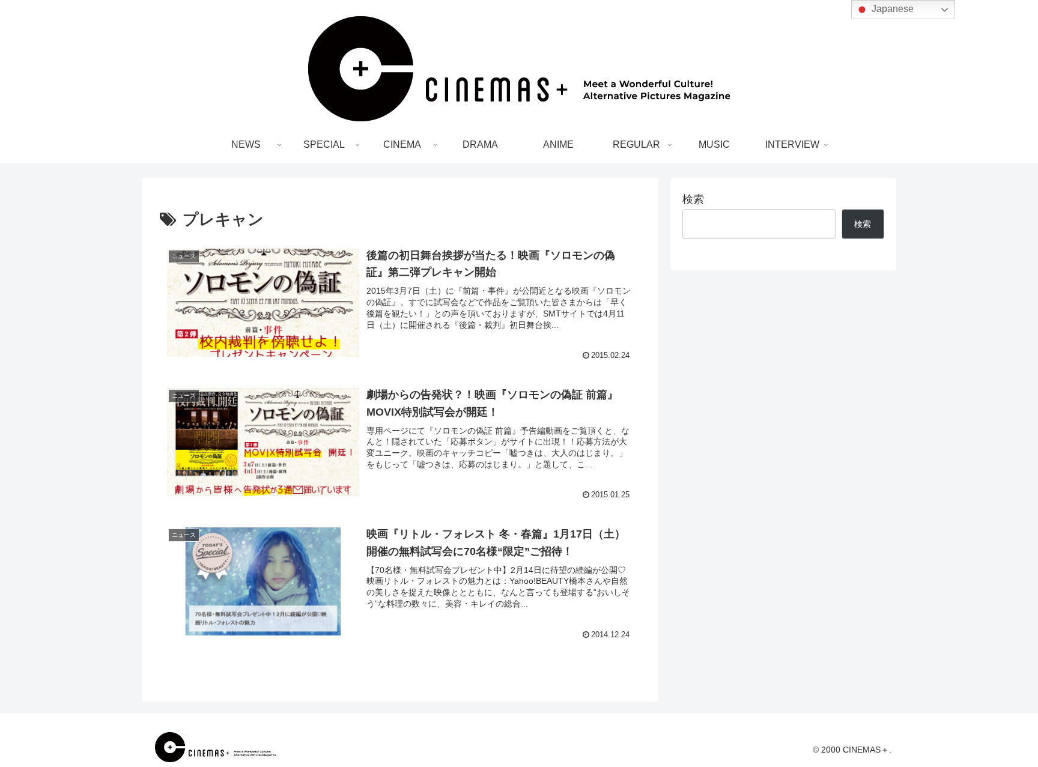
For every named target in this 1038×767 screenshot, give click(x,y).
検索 (693, 199)
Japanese (891, 9)
